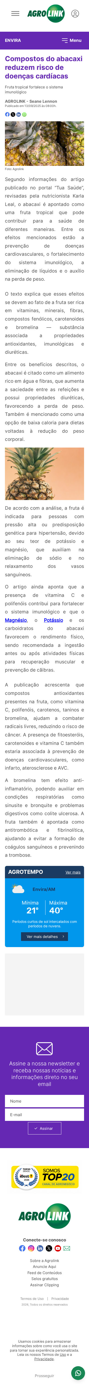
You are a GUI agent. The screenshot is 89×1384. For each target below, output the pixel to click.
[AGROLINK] (46, 13)
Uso (63, 1355)
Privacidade (60, 1299)
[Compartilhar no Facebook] (7, 114)
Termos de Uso (32, 1299)
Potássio (53, 620)
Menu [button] (75, 40)
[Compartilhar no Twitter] (13, 114)
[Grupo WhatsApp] (78, 1373)
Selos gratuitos (44, 1278)
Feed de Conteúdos (44, 1272)
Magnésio (16, 620)
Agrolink (15, 101)
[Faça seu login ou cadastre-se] (75, 13)
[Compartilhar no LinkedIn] (18, 114)
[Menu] (15, 13)
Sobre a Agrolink (44, 1260)
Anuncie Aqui (44, 1266)
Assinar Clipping (44, 1285)
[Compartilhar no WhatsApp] (24, 114)
